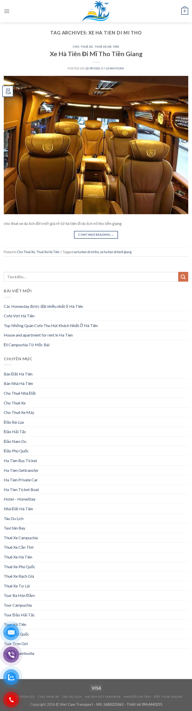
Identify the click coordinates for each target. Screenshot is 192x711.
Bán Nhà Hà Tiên (18, 383)
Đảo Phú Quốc (16, 450)
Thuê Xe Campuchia (21, 537)
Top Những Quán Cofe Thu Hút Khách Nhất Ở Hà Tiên (51, 325)
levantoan (115, 68)
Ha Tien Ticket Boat (21, 489)
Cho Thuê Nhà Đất (20, 393)
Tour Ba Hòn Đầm (19, 595)
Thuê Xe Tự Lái (17, 585)
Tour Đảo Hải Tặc (19, 614)
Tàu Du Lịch (14, 518)
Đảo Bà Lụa (14, 422)
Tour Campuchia (18, 605)
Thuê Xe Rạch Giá (19, 576)
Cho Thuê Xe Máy (19, 412)
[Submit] (183, 277)
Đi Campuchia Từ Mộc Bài (27, 344)
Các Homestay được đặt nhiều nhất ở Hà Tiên (43, 306)
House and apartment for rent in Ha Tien (38, 335)
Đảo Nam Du (15, 441)
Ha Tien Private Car (21, 479)
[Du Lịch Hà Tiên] (96, 11)
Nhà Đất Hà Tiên (18, 508)
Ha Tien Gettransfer (21, 470)
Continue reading (96, 234)
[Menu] (7, 11)
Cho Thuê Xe (83, 46)
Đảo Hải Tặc (15, 431)
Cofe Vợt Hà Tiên (19, 315)
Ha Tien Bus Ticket (20, 460)
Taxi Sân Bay (14, 528)
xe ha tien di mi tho (86, 252)
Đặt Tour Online (168, 697)
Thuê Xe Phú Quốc (19, 566)
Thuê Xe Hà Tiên (106, 46)
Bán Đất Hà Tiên (18, 373)
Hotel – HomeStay (20, 499)
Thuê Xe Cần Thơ (19, 547)
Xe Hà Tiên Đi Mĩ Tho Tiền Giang (96, 53)
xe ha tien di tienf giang (116, 252)
